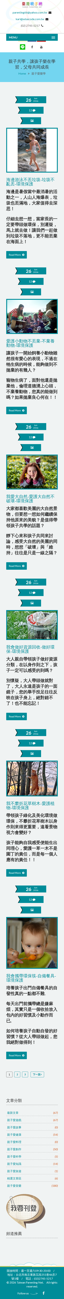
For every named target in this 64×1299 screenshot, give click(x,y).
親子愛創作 (32, 1149)
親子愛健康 (32, 1134)
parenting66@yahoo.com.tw (30, 12)
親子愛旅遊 (32, 1171)
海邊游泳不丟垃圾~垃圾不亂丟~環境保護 (30, 182)
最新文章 (32, 1112)
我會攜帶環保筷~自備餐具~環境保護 (31, 978)
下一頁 (36, 1074)
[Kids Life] (32, 8)
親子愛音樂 (32, 1185)
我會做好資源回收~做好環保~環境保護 (30, 649)
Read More (15, 254)
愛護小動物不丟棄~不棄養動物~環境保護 (30, 343)
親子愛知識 (32, 1163)
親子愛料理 (32, 1141)
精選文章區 (32, 1178)
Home (22, 73)
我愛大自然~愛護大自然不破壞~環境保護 (30, 499)
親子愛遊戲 (32, 1120)
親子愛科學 (32, 1156)
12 (31, 110)
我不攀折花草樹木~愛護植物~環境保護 (30, 805)
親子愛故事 (32, 1127)
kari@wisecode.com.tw (30, 19)
